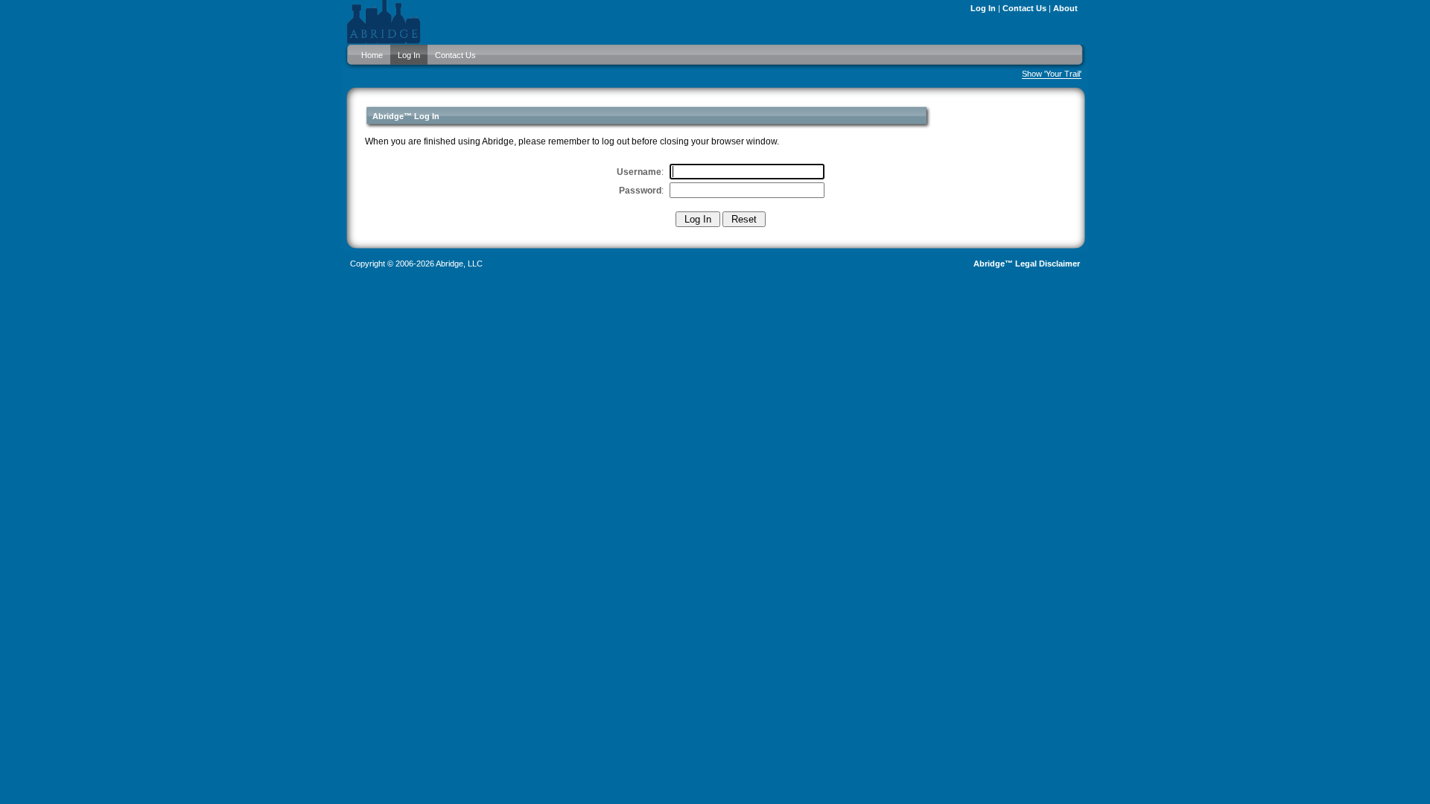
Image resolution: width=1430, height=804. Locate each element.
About (1065, 8)
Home (372, 55)
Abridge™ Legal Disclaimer (1026, 263)
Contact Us (1024, 8)
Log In (983, 8)
